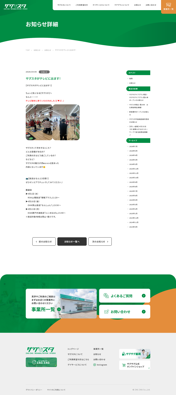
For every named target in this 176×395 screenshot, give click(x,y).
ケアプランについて (121, 5)
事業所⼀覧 (98, 348)
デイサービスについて (101, 5)
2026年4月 (133, 155)
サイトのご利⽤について (56, 390)
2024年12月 (134, 218)
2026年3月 (133, 160)
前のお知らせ (45, 241)
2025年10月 (134, 177)
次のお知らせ (98, 241)
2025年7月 (133, 191)
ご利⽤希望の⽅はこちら (78, 359)
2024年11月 (134, 222)
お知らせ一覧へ (72, 241)
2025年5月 (133, 200)
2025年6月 (133, 195)
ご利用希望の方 (82, 5)
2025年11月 (134, 173)
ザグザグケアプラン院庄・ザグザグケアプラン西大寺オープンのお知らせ (138, 97)
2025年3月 (133, 204)
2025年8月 (133, 186)
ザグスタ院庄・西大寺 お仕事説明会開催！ (138, 106)
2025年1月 (133, 213)
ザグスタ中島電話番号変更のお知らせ (139, 120)
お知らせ (137, 5)
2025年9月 (133, 182)
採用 (131, 78)
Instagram (102, 364)
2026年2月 (133, 164)
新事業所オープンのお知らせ (139, 113)
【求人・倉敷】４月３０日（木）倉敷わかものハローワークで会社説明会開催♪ (138, 130)
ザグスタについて (64, 5)
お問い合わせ (151, 5)
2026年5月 (133, 151)
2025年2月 (133, 209)
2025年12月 (134, 169)
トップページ (73, 348)
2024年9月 (133, 227)
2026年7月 (133, 146)
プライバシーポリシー (34, 390)
